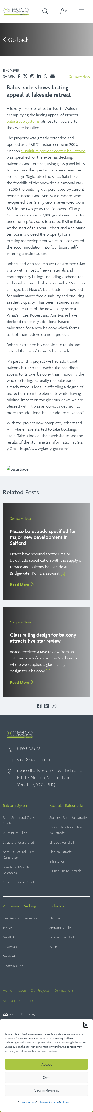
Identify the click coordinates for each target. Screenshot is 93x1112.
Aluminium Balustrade (65, 871)
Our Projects (40, 990)
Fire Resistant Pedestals (20, 918)
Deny (46, 1077)
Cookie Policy (30, 1101)
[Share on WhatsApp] (45, 76)
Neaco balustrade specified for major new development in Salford (43, 537)
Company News (79, 76)
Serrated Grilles (60, 928)
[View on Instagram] (32, 76)
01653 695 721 (29, 749)
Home (7, 990)
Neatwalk (10, 947)
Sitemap (9, 1001)
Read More (19, 584)
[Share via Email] (52, 76)
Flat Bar (54, 918)
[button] (85, 1024)
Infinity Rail (57, 861)
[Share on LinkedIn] (39, 76)
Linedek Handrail (61, 842)
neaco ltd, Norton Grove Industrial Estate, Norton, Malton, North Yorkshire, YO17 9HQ (49, 778)
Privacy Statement (50, 1101)
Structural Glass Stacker (20, 882)
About (21, 990)
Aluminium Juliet (15, 833)
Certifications (64, 990)
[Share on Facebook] (19, 76)
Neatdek (9, 956)
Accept (46, 1064)
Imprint (67, 1101)
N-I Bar (54, 947)
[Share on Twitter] (25, 76)
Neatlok (9, 937)
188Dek (8, 928)
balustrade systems (23, 121)
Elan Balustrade (60, 852)
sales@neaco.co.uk (34, 760)
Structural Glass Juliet (18, 842)
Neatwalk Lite (13, 966)
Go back (18, 39)
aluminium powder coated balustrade (53, 150)
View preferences (46, 1090)
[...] (63, 573)
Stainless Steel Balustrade (68, 817)
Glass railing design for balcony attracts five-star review (43, 638)
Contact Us (27, 1001)
